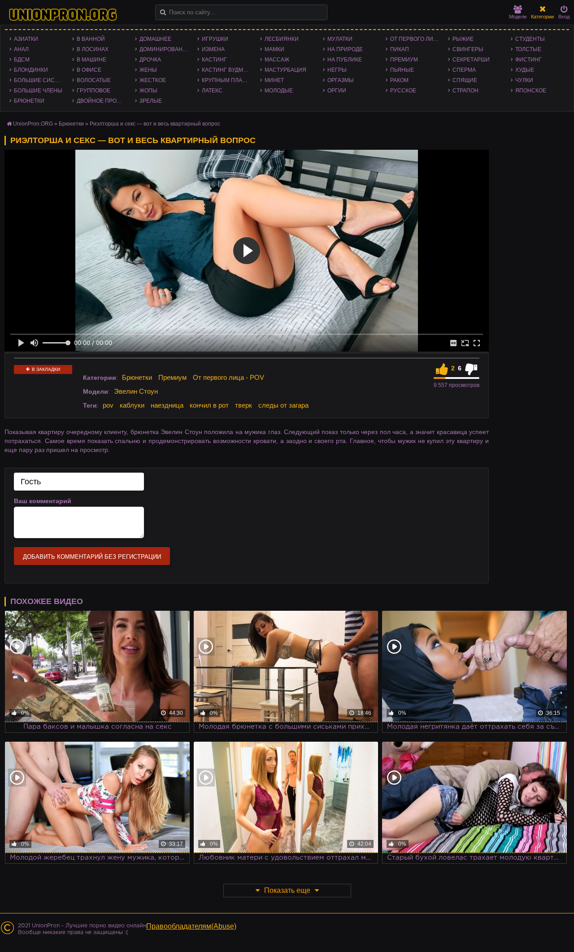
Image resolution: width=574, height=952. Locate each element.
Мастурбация (285, 70)
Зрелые (150, 101)
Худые (524, 70)
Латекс (212, 90)
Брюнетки (29, 101)
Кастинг (214, 60)
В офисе (89, 70)
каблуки (132, 405)
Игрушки (215, 39)
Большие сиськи (39, 80)
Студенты (530, 39)
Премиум (404, 60)
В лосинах (93, 49)
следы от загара (283, 405)
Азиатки (26, 39)
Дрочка (150, 60)
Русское (403, 90)
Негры (337, 70)
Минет (274, 80)
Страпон (465, 90)
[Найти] (163, 12)
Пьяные (402, 70)
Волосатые (94, 80)
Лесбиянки (282, 39)
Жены (148, 70)
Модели (517, 16)
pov (108, 405)
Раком (399, 80)
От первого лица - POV (417, 39)
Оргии (336, 90)
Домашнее (155, 39)
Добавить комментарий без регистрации (92, 556)
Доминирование (164, 49)
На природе (345, 49)
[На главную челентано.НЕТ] (62, 15)
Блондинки (31, 70)
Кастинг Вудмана (228, 70)
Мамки (274, 49)
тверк (243, 405)
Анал (21, 49)
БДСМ (22, 60)
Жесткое (152, 80)
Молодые (279, 90)
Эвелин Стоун (136, 391)
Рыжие (463, 39)
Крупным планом (228, 80)
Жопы (148, 90)
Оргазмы (340, 80)
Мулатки (339, 39)
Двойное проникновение (103, 101)
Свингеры (467, 49)
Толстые (528, 49)
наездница (167, 405)
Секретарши (471, 60)
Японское (530, 90)
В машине (91, 60)
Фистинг (528, 60)
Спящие (464, 80)
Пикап (399, 49)
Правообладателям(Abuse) (191, 926)
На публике (344, 60)
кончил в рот (209, 405)
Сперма (464, 70)
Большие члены (38, 90)
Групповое (93, 90)
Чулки (524, 80)
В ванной (91, 39)
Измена (213, 49)
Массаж (277, 60)
